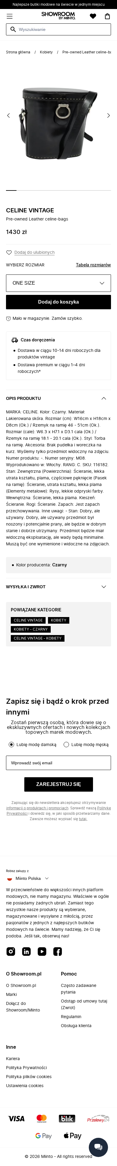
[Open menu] (9, 16)
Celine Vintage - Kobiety (38, 638)
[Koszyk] (107, 16)
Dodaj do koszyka (58, 301)
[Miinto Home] (58, 16)
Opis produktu (23, 398)
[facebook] (57, 952)
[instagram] (11, 952)
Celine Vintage (30, 211)
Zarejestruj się (58, 784)
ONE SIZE (24, 283)
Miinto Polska (28, 878)
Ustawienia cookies (25, 1086)
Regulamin (71, 1017)
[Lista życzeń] (93, 16)
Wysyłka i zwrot (26, 586)
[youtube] (42, 952)
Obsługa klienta (76, 1026)
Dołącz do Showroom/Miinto (23, 1007)
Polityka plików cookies (29, 1077)
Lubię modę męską (90, 745)
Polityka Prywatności (26, 1068)
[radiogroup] (58, 744)
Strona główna (18, 52)
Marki (11, 995)
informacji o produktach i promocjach (37, 808)
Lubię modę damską (36, 745)
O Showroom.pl (21, 986)
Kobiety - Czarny (31, 629)
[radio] (11, 744)
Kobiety (46, 52)
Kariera (13, 1059)
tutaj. (83, 819)
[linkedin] (26, 952)
